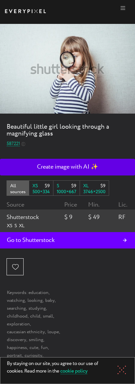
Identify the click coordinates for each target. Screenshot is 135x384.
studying (37, 308)
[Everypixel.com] (25, 12)
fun (44, 348)
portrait (14, 355)
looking (35, 300)
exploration (18, 324)
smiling (36, 340)
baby (50, 300)
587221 (13, 143)
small (48, 316)
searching (16, 308)
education (38, 293)
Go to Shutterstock (31, 240)
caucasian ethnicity (26, 332)
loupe (53, 332)
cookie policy (73, 371)
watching (16, 300)
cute (33, 348)
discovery (16, 340)
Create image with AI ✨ (67, 167)
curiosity (33, 355)
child (35, 316)
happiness (17, 348)
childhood (17, 316)
